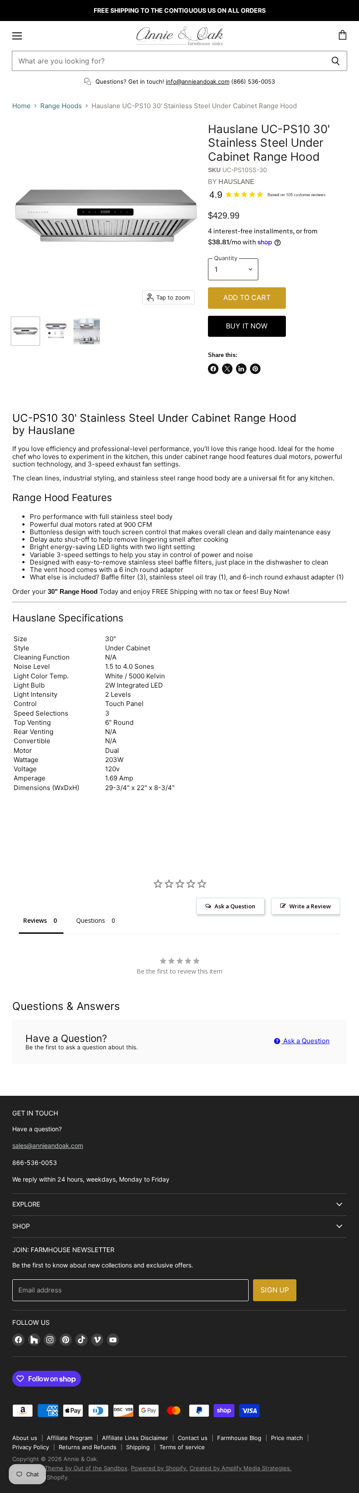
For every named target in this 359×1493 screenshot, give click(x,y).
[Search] (335, 61)
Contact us (193, 1437)
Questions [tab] (90, 920)
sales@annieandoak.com (47, 1145)
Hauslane (236, 181)
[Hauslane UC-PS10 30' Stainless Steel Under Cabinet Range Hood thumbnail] (25, 331)
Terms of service (182, 1447)
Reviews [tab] (35, 920)
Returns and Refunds (87, 1447)
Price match (287, 1437)
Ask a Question (306, 1041)
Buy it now (247, 326)
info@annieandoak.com (197, 81)
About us (24, 1437)
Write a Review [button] (310, 906)
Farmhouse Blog (239, 1437)
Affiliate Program (69, 1437)
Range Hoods (61, 105)
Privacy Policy (30, 1447)
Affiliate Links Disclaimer (135, 1437)
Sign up (274, 1290)
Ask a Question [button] (235, 906)
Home (21, 105)
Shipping (138, 1447)
